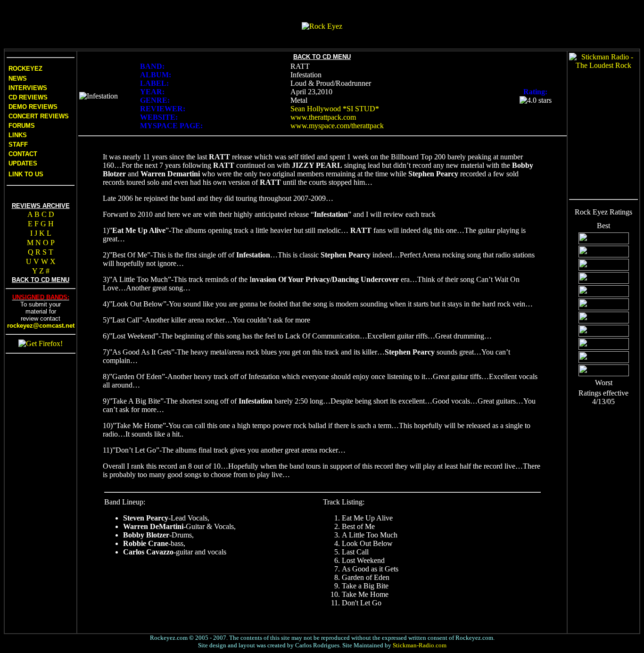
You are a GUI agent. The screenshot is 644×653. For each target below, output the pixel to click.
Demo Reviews (32, 106)
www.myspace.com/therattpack (337, 126)
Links (17, 135)
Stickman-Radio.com (419, 645)
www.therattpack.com (323, 117)
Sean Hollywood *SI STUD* (334, 109)
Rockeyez (25, 68)
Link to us (25, 174)
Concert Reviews (38, 116)
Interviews (27, 87)
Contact (22, 153)
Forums (21, 125)
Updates (22, 163)
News (17, 78)
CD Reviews (27, 97)
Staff (18, 144)
